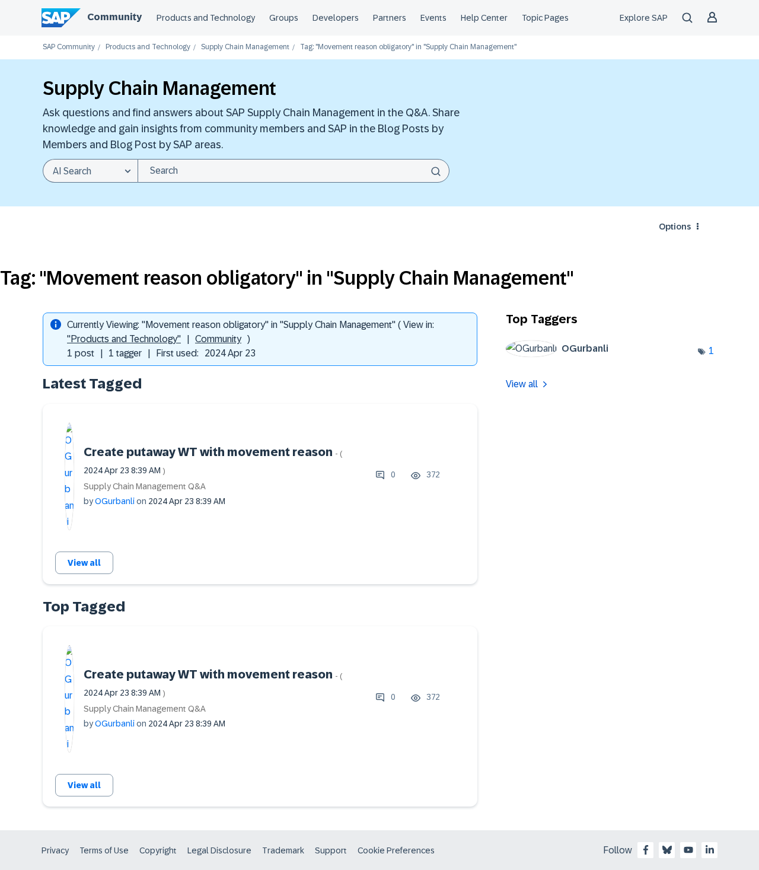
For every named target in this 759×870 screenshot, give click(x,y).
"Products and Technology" (124, 339)
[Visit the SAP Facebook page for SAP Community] (645, 850)
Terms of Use (104, 850)
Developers (335, 18)
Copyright (158, 850)
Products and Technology (206, 18)
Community (114, 17)
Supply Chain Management (245, 47)
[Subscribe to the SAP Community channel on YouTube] (688, 850)
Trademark (283, 850)
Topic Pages (545, 18)
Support (331, 850)
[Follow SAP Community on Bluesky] (667, 850)
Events (433, 18)
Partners (389, 18)
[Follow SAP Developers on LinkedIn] (710, 850)
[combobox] (293, 171)
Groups (283, 18)
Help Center (484, 18)
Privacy (55, 850)
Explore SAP (644, 18)
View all (84, 563)
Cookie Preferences (396, 850)
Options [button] (675, 226)
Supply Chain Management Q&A (145, 486)
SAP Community (69, 47)
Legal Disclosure (219, 850)
